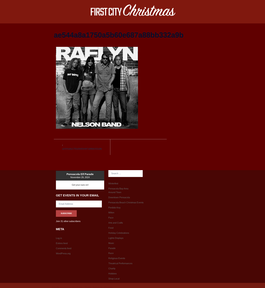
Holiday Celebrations (118, 233)
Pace (110, 218)
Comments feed (63, 248)
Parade (112, 248)
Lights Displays (115, 238)
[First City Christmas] (132, 10)
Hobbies (112, 273)
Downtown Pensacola (119, 197)
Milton (111, 212)
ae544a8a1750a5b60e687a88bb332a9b (82, 149)
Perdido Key (114, 207)
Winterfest (113, 183)
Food (110, 228)
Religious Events (116, 258)
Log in (59, 238)
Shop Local (114, 279)
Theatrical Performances (120, 263)
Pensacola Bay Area (118, 188)
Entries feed (62, 243)
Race (111, 253)
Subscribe (66, 213)
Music (111, 243)
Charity (111, 268)
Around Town (114, 192)
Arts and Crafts (115, 223)
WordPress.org (63, 253)
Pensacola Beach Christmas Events (126, 202)
